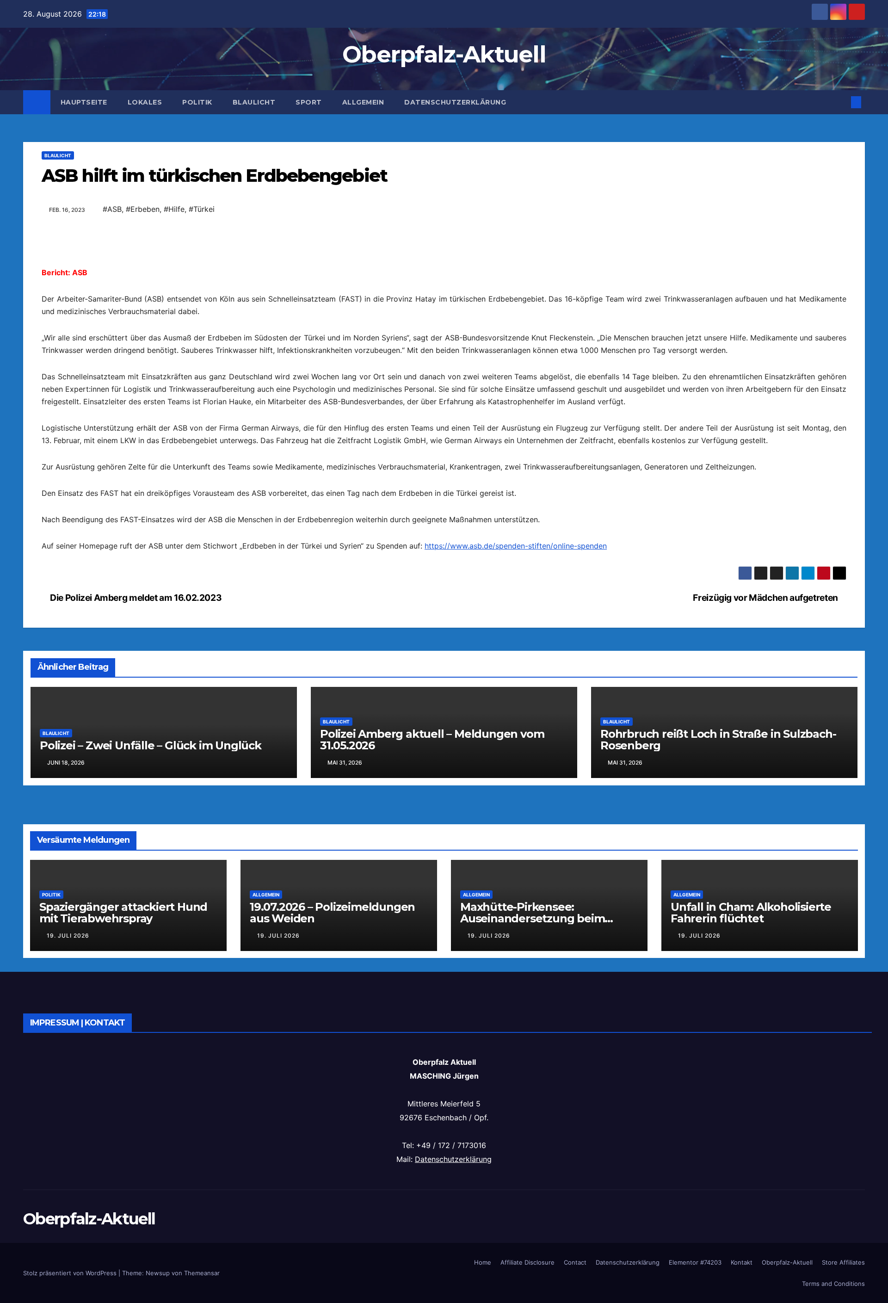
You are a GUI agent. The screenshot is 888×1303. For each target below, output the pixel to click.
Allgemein (363, 102)
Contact (575, 1262)
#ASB (112, 209)
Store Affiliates (843, 1262)
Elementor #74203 (695, 1262)
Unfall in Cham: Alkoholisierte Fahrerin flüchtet (751, 912)
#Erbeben (143, 209)
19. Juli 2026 (68, 935)
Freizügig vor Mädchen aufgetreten (766, 597)
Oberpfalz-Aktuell (444, 54)
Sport (309, 102)
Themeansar (202, 1273)
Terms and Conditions (833, 1283)
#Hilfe (174, 209)
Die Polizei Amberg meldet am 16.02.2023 (135, 597)
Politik (197, 102)
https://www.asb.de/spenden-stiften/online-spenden (516, 545)
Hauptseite (84, 102)
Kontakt (741, 1262)
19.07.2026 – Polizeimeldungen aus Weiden (332, 912)
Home (482, 1262)
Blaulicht (254, 102)
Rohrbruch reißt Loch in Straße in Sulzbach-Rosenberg (718, 739)
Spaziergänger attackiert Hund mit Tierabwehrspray (123, 912)
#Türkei (202, 209)
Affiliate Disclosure (527, 1262)
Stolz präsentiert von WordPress (70, 1273)
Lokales (145, 102)
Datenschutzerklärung (455, 102)
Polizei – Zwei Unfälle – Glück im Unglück (150, 745)
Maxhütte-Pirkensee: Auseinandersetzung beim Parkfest (532, 918)
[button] (841, 102)
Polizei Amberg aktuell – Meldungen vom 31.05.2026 (432, 739)
